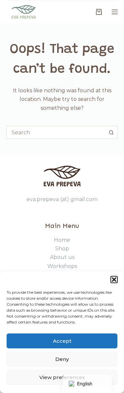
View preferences (62, 377)
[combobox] (56, 132)
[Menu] (115, 12)
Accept (62, 341)
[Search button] (111, 132)
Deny (62, 359)
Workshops (62, 266)
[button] (114, 279)
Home (62, 240)
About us (62, 257)
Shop (62, 248)
